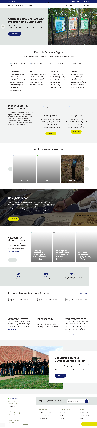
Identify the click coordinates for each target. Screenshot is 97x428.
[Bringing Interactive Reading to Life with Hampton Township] (41, 247)
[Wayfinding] (58, 77)
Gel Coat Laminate (44, 415)
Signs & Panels (70, 5)
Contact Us (60, 375)
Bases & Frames (83, 5)
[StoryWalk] (78, 77)
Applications (20, 5)
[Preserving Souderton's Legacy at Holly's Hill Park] (86, 247)
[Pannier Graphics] (48, 2)
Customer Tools (75, 1)
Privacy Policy (11, 422)
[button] (12, 5)
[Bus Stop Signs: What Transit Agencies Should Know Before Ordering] (48, 315)
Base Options (63, 422)
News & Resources (12, 1)
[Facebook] (9, 413)
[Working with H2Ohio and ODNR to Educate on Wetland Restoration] (64, 247)
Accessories (63, 425)
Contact (86, 1)
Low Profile (63, 412)
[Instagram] (19, 413)
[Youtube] (14, 413)
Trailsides (62, 418)
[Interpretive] (18, 77)
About (10, 5)
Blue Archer (25, 424)
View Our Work (14, 33)
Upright (62, 415)
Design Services (43, 418)
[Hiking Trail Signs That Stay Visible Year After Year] (20, 314)
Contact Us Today (89, 424)
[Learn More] (51, 120)
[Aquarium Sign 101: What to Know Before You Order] (77, 316)
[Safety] (38, 77)
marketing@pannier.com (14, 409)
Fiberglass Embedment (45, 412)
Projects (31, 5)
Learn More (51, 133)
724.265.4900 (11, 407)
